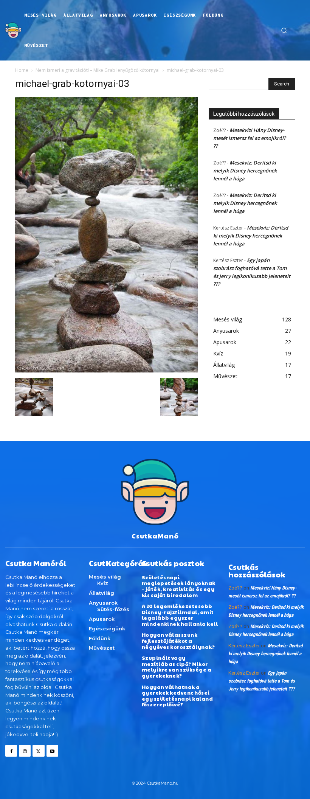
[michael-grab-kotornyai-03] (106, 370)
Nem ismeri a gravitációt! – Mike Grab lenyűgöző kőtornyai (98, 70)
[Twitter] (38, 751)
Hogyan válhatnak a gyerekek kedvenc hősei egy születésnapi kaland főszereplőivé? (177, 696)
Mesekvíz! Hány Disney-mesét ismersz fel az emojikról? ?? (249, 138)
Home (21, 70)
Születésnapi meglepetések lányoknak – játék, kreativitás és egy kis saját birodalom (178, 586)
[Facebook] (11, 751)
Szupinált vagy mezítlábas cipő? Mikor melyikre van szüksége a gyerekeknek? (177, 667)
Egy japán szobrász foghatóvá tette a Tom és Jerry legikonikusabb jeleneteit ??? (261, 681)
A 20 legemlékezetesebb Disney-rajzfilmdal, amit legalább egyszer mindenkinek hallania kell (180, 615)
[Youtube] (52, 751)
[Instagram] (25, 751)
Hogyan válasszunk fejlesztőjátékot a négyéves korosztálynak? (178, 640)
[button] (284, 30)
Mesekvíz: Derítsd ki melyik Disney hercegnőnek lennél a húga (245, 170)
